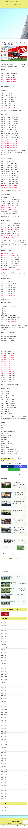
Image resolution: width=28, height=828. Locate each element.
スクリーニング (19, 458)
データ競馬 (5, 458)
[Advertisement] (14, 24)
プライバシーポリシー (7, 823)
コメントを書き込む (14, 558)
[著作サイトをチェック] (7, 466)
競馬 (10, 458)
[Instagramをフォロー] (20, 466)
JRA (13, 458)
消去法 (14, 460)
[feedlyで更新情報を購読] (14, 469)
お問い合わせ (21, 823)
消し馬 (9, 460)
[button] (25, 571)
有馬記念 (4, 460)
